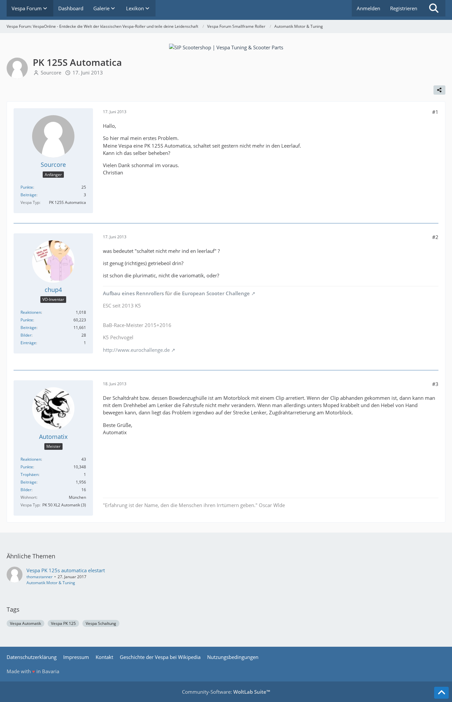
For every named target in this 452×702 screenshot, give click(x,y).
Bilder (26, 335)
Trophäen (29, 474)
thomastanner (39, 577)
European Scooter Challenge (216, 293)
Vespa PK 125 (63, 623)
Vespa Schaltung (101, 623)
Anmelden (368, 8)
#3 (435, 384)
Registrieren (403, 8)
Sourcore (51, 72)
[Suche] (433, 8)
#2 (435, 237)
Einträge (28, 343)
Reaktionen (31, 312)
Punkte (27, 187)
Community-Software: (226, 691)
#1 (435, 112)
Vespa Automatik (25, 623)
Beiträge (28, 195)
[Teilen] (439, 90)
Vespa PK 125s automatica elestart (65, 570)
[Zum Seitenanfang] (441, 693)
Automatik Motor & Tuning (50, 582)
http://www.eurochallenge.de (136, 350)
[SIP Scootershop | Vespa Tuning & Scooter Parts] (226, 46)
